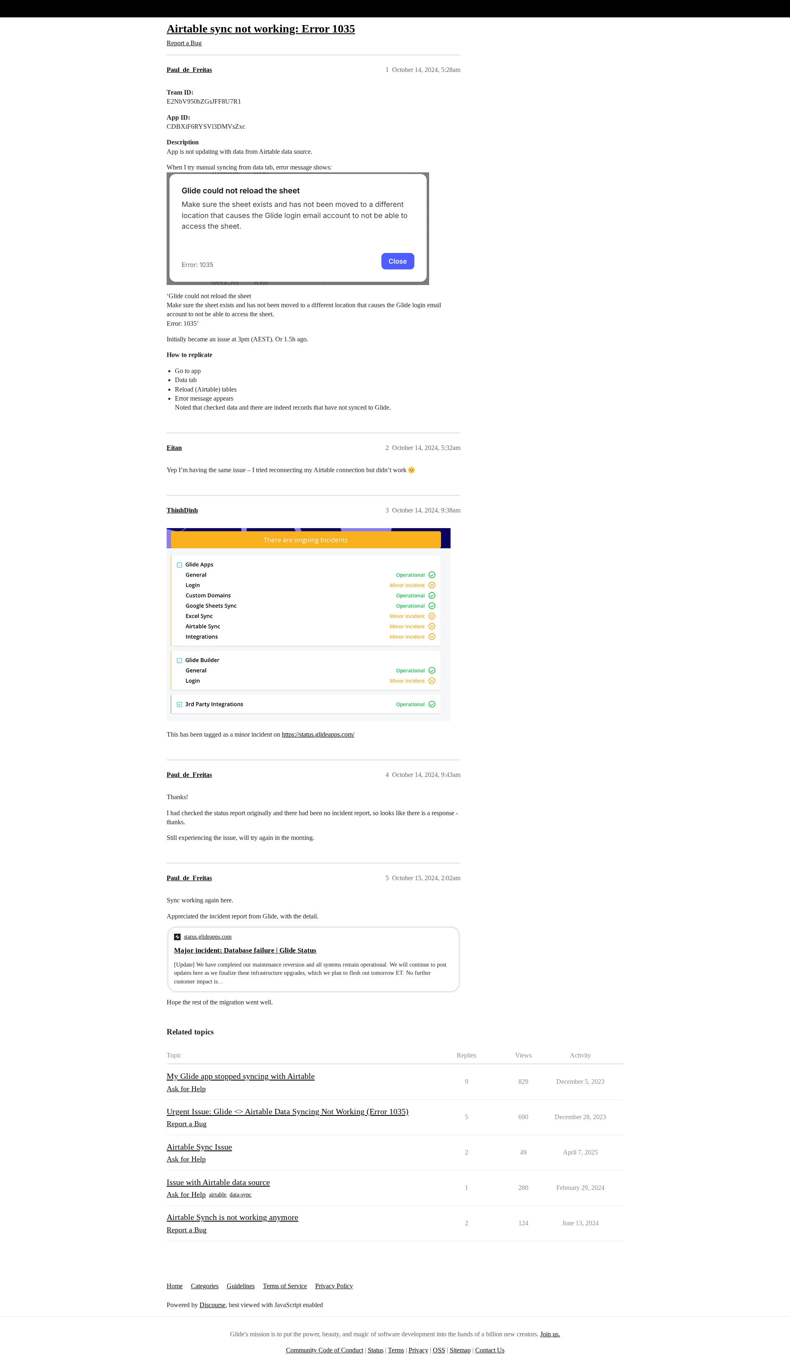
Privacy (418, 1350)
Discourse (212, 1304)
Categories (204, 1285)
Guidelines (241, 1285)
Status (375, 1350)
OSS (439, 1350)
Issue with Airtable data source (218, 1182)
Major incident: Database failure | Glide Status (245, 950)
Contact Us (489, 1350)
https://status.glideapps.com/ (318, 734)
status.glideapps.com (208, 936)
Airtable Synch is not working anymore (232, 1217)
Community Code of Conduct (324, 1350)
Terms (396, 1350)
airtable (217, 1195)
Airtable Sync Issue (199, 1146)
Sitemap (460, 1350)
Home (175, 1285)
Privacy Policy (334, 1285)
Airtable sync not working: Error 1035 (261, 28)
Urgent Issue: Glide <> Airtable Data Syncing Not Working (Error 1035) (288, 1111)
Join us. (550, 1334)
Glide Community (27, 8)
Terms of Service (285, 1285)
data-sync (240, 1195)
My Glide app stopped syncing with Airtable (241, 1075)
